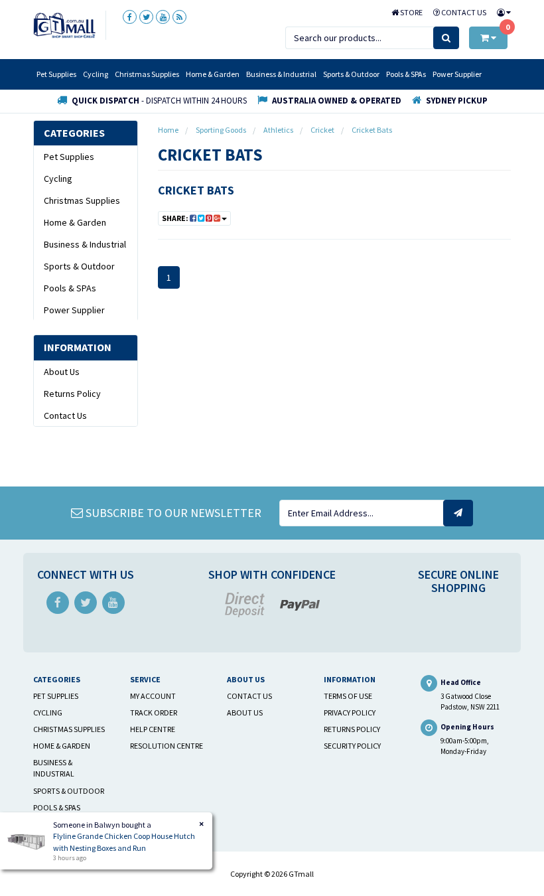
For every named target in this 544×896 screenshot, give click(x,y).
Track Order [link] (153, 712)
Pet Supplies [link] (69, 157)
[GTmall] (64, 25)
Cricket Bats (196, 190)
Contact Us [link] (65, 415)
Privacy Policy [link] (349, 712)
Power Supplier (457, 74)
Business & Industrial (281, 74)
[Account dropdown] (501, 12)
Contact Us (463, 12)
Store (411, 12)
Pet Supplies (56, 74)
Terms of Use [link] (348, 696)
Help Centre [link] (152, 729)
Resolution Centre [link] (166, 746)
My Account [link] (153, 696)
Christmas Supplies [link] (82, 200)
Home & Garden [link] (75, 222)
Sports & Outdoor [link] (79, 266)
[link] (130, 17)
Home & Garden (212, 74)
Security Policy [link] (352, 746)
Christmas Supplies (147, 74)
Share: (176, 218)
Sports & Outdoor (351, 74)
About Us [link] (62, 372)
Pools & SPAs (406, 74)
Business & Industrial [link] (85, 244)
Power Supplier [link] (74, 310)
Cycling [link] (58, 179)
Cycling (95, 74)
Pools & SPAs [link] (70, 288)
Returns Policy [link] (72, 394)
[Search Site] (446, 38)
